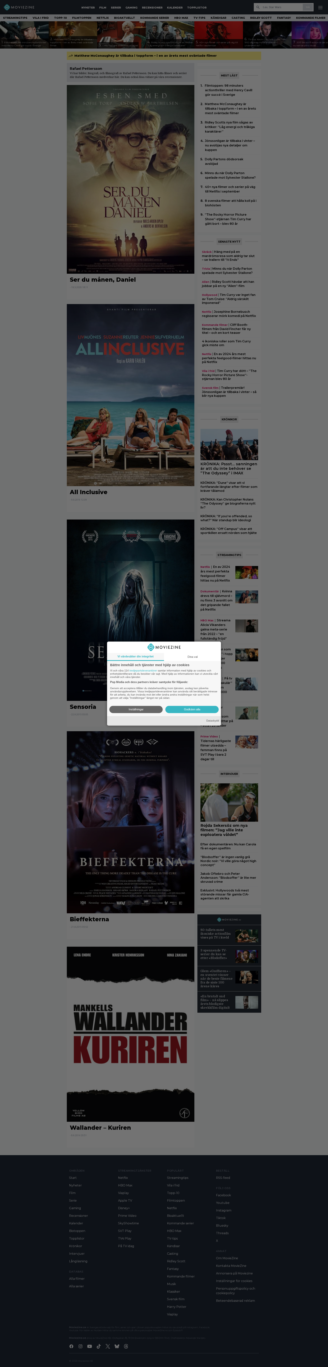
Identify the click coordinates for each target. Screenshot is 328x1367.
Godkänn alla (192, 709)
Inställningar (136, 709)
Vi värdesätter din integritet (135, 656)
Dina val (193, 656)
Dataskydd (212, 720)
